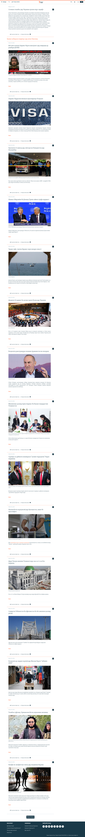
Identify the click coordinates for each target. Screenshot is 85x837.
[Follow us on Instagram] (52, 826)
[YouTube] (74, 2)
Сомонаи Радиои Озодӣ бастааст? (14, 828)
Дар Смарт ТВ (27, 830)
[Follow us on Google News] (43, 826)
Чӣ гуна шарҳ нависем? (12, 830)
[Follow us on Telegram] (57, 826)
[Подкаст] (63, 826)
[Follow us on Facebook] (46, 826)
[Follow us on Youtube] (49, 826)
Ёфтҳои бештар (30, 817)
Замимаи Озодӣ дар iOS (30, 828)
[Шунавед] (78, 2)
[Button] (14, 34)
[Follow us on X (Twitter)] (54, 826)
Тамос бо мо (9, 832)
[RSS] (60, 826)
